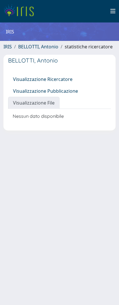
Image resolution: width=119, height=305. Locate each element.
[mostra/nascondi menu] (113, 11)
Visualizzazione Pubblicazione (45, 91)
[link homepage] (20, 11)
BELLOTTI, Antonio (38, 46)
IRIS (7, 46)
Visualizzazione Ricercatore (42, 79)
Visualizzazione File (34, 103)
